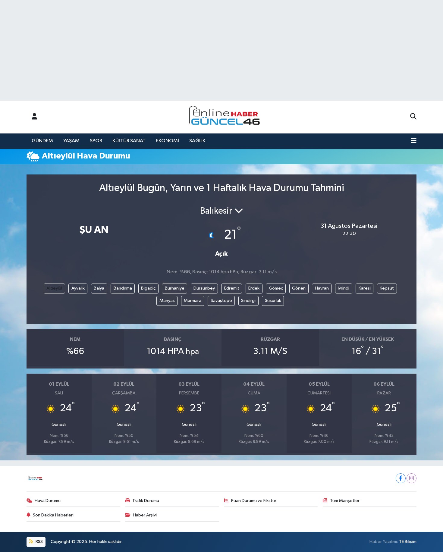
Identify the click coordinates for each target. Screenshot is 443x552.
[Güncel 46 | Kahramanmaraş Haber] (226, 117)
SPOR (96, 140)
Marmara (192, 300)
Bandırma (123, 288)
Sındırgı (248, 300)
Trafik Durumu (145, 500)
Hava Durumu (48, 500)
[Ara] (413, 117)
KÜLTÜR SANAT (129, 140)
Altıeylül (54, 288)
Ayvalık (78, 288)
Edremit (231, 288)
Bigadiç (148, 288)
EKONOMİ (167, 140)
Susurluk (273, 300)
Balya (99, 288)
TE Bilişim (407, 541)
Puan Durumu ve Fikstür (253, 500)
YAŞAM (71, 140)
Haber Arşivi (145, 515)
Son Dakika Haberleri (53, 515)
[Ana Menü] (413, 141)
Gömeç (276, 288)
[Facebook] (401, 478)
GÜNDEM (42, 140)
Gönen (299, 288)
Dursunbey (204, 288)
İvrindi (343, 288)
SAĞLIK (197, 140)
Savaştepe (221, 300)
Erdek (253, 288)
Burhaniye (174, 288)
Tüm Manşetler (345, 500)
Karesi (365, 288)
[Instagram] (411, 478)
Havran (322, 288)
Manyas (167, 300)
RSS (39, 541)
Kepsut (387, 288)
